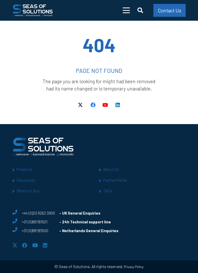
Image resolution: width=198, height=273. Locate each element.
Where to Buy (27, 190)
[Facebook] (93, 105)
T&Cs (107, 190)
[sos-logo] (32, 10)
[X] (80, 105)
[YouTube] (105, 105)
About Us (111, 169)
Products (24, 169)
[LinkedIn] (117, 105)
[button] (126, 10)
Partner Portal (115, 180)
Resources (25, 180)
